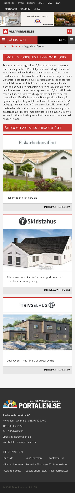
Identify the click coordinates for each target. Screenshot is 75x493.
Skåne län (16, 46)
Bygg (21, 3)
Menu (62, 40)
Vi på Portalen (34, 458)
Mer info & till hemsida (57, 206)
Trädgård (10, 9)
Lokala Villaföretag (36, 470)
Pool (59, 3)
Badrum (9, 3)
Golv (41, 3)
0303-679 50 (15, 426)
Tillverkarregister (58, 470)
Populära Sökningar (37, 464)
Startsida (8, 458)
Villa (37, 9)
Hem (5, 46)
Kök (50, 3)
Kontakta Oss (56, 458)
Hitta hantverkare (13, 464)
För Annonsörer (58, 464)
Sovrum (25, 9)
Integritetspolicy (12, 470)
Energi (31, 3)
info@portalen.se (21, 437)
